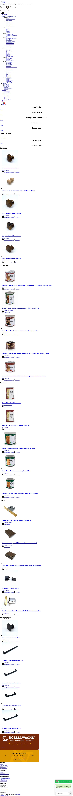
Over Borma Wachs (3, 765)
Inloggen (1, 772)
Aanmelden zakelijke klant (4, 774)
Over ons (3, 1)
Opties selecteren (7, 312)
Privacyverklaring (3, 767)
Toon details (17, 172)
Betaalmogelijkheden (3, 780)
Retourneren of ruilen (3, 781)
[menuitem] (37, 1)
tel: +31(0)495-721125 (4, 790)
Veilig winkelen (2, 779)
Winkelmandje (2, 773)
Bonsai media (18, 794)
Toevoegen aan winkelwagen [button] (9, 172)
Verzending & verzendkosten (5, 778)
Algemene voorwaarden (4, 766)
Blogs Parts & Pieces (3, 768)
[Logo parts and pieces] (8, 9)
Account (3, 2)
